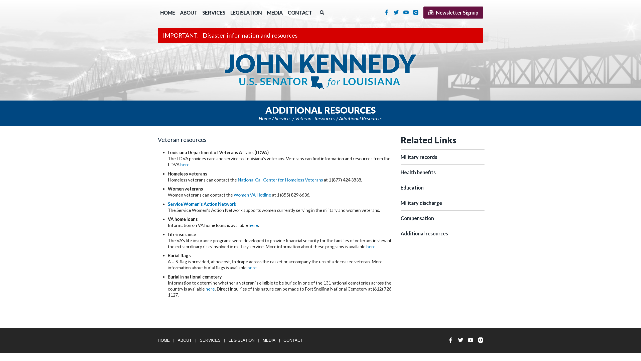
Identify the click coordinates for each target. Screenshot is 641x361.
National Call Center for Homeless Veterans (280, 180)
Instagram (415, 12)
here (253, 225)
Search (322, 13)
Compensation (417, 218)
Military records (419, 157)
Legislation (246, 13)
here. (185, 164)
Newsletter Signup (457, 13)
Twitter (396, 12)
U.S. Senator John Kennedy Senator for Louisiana (320, 71)
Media (275, 13)
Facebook (386, 12)
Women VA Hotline (252, 195)
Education (412, 188)
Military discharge (421, 203)
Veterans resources (315, 118)
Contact (300, 13)
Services (213, 13)
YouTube (406, 12)
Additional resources (361, 118)
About (188, 13)
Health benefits (418, 172)
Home (265, 118)
